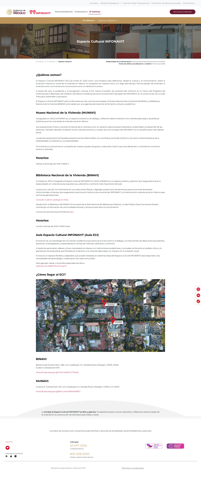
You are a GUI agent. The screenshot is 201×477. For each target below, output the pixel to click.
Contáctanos (188, 3)
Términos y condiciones (133, 468)
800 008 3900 (79, 454)
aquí (72, 212)
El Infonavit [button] (89, 20)
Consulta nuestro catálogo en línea (52, 200)
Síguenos (9, 442)
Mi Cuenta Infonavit (182, 12)
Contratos (93, 3)
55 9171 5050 (78, 445)
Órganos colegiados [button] (107, 20)
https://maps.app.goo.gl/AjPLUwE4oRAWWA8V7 (58, 391)
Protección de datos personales (166, 3)
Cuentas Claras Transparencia (136, 3)
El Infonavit (51, 61)
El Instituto (94, 12)
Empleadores (81, 12)
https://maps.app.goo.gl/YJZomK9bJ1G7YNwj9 (57, 372)
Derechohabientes (64, 12)
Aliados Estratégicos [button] (109, 3)
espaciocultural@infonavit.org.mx (51, 266)
